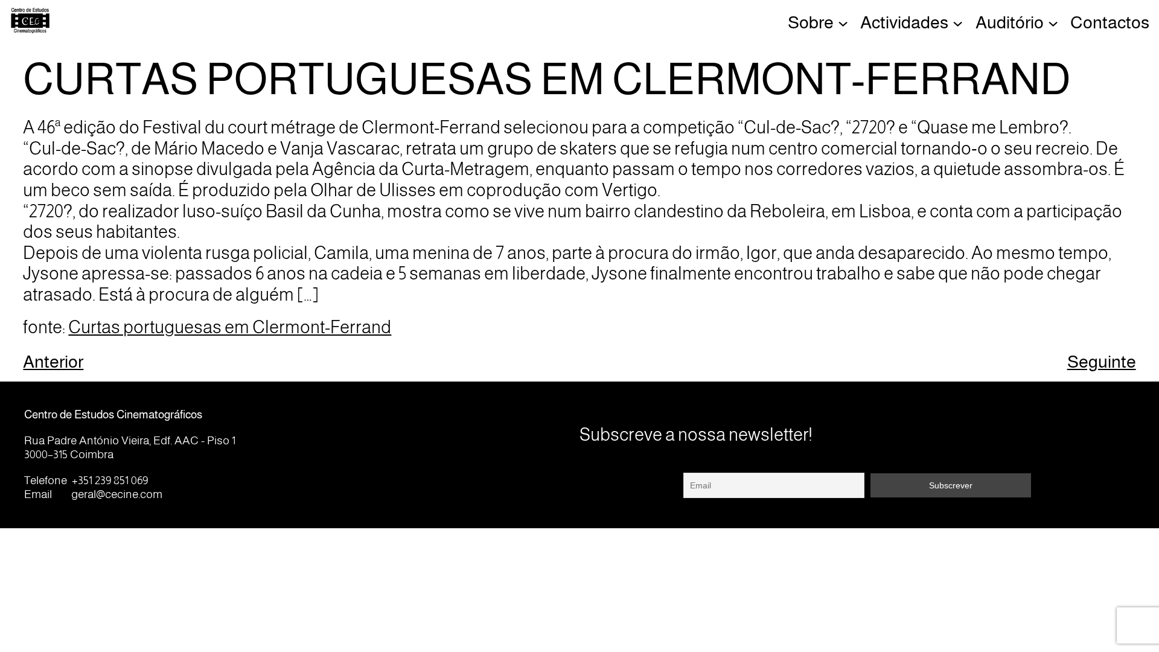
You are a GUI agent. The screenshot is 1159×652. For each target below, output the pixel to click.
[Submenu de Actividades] (958, 23)
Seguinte (1101, 361)
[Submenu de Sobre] (843, 23)
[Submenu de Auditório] (1053, 23)
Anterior (53, 361)
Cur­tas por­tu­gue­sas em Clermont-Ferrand (229, 327)
